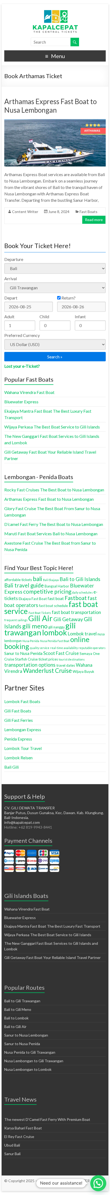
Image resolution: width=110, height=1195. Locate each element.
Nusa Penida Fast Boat (54, 641)
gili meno (35, 626)
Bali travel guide (24, 585)
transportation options (30, 665)
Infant (80, 316)
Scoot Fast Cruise (61, 653)
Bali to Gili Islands (80, 579)
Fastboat (76, 598)
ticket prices (48, 659)
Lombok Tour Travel (23, 748)
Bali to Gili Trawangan (22, 1001)
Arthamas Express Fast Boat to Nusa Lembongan (50, 105)
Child (44, 316)
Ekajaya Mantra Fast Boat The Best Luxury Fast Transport (52, 926)
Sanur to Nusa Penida (23, 653)
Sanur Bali (12, 1153)
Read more (94, 219)
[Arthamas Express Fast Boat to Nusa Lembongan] (55, 121)
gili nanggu (56, 627)
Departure (13, 259)
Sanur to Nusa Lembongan (26, 1035)
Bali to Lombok (16, 1018)
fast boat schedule (53, 606)
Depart (10, 297)
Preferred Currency (22, 335)
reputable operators (91, 648)
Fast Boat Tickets (40, 612)
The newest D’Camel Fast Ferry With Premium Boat (47, 1119)
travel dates (65, 665)
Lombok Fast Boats (22, 701)
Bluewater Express (21, 401)
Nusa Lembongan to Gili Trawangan (33, 1061)
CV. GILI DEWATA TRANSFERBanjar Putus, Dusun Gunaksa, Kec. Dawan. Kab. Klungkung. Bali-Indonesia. (54, 813)
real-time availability (64, 648)
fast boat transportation (76, 612)
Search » (54, 356)
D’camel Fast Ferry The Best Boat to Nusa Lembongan (53, 524)
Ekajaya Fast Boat (33, 599)
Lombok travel (82, 633)
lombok (54, 632)
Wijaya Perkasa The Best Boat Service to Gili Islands (52, 426)
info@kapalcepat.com (22, 822)
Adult (9, 316)
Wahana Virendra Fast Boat (29, 392)
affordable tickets (18, 580)
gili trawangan (40, 629)
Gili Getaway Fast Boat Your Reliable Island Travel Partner (52, 957)
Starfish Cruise (26, 659)
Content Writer (25, 211)
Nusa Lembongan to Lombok (28, 1069)
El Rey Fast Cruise (19, 1136)
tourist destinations (72, 659)
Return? (68, 297)
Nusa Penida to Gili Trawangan (29, 1052)
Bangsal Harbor (57, 586)
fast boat (56, 598)
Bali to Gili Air (15, 1026)
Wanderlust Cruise (47, 670)
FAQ (63, 1186)
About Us (50, 1186)
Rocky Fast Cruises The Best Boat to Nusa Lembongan (54, 489)
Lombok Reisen (18, 757)
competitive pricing (47, 591)
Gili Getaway (68, 619)
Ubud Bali (12, 1145)
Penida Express (18, 738)
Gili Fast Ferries (18, 720)
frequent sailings (16, 620)
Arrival (10, 278)
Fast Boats (88, 211)
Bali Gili (11, 766)
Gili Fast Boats (17, 710)
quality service (39, 648)
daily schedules (82, 592)
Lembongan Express (22, 729)
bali (37, 578)
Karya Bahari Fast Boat (23, 1128)
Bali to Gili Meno (17, 1009)
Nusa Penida (30, 641)
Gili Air (40, 618)
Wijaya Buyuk (83, 671)
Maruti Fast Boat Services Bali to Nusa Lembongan (50, 533)
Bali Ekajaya (51, 580)
